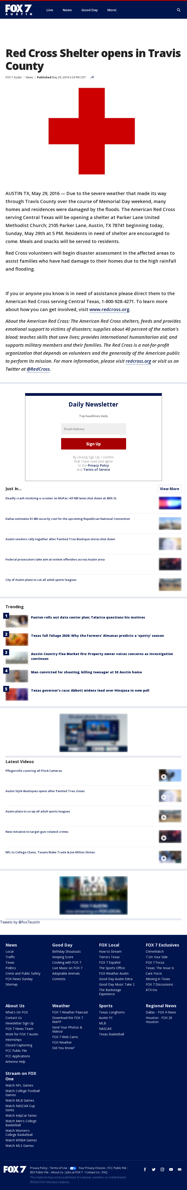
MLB (102, 1023)
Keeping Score (62, 957)
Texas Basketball (111, 1034)
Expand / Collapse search (179, 10)
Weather (61, 1005)
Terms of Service (96, 469)
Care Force (154, 973)
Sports (105, 1005)
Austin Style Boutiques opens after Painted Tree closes (45, 791)
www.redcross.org (109, 309)
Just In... (13, 488)
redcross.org (138, 361)
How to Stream (110, 951)
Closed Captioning (18, 1045)
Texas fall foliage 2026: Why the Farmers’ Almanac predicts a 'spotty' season (97, 635)
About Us (14, 1005)
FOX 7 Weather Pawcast (70, 1012)
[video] (170, 775)
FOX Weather (62, 1042)
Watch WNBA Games (21, 1140)
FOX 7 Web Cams (65, 1037)
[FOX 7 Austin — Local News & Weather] (20, 9)
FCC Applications (17, 1056)
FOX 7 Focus (155, 962)
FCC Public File (16, 1050)
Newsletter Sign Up (19, 1023)
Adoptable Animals (66, 973)
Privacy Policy (98, 465)
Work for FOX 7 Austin (21, 1034)
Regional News (161, 1005)
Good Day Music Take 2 (117, 984)
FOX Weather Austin (114, 973)
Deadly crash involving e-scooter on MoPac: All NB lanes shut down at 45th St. (61, 498)
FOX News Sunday (19, 979)
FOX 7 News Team (19, 1028)
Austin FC (106, 1017)
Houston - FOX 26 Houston (159, 1019)
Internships (13, 1039)
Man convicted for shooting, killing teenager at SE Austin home (86, 672)
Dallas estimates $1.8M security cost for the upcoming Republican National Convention (67, 519)
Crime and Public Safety (22, 973)
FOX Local (109, 945)
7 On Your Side (157, 957)
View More (169, 488)
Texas (9, 962)
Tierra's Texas (109, 957)
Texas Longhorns (112, 1012)
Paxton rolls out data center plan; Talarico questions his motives (88, 617)
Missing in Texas (158, 979)
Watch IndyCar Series (21, 1115)
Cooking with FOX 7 (66, 962)
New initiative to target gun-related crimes (36, 832)
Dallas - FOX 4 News (161, 1012)
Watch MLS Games (19, 1145)
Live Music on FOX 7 (67, 968)
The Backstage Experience (110, 992)
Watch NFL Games (19, 1085)
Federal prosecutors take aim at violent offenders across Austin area (55, 559)
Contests (58, 979)
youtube (171, 1169)
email (179, 1169)
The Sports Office (112, 968)
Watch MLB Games (19, 1100)
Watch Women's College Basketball (19, 1132)
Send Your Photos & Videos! (67, 1029)
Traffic (10, 957)
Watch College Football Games (22, 1093)
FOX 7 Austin (13, 77)
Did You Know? (63, 1048)
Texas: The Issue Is (160, 968)
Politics (10, 968)
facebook (145, 1169)
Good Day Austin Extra (115, 979)
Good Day (62, 945)
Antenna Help (15, 1061)
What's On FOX (16, 1012)
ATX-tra (151, 990)
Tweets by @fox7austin (20, 922)
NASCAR (105, 1028)
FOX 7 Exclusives (162, 945)
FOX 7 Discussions (159, 984)
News (29, 77)
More (111, 10)
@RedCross (38, 369)
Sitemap (11, 984)
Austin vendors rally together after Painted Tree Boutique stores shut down (60, 539)
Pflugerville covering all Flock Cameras (33, 771)
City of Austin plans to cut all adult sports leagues (40, 580)
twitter (153, 1169)
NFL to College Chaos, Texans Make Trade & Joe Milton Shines (50, 852)
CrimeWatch (155, 951)
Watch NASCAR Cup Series (20, 1108)
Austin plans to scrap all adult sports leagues (37, 811)
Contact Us (13, 1017)
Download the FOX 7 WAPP (67, 1019)
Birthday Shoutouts (66, 951)
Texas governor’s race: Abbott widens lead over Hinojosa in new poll (90, 690)
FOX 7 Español (109, 962)
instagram (162, 1169)
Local (9, 951)
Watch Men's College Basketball (20, 1123)
